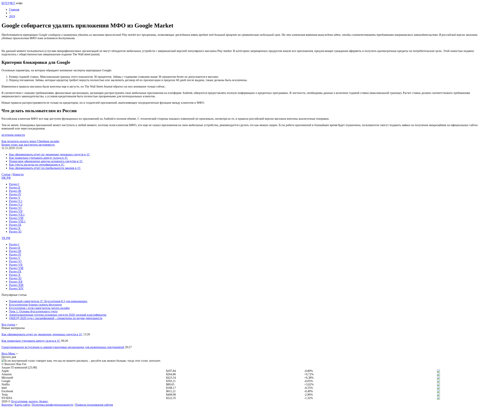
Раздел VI (15, 207)
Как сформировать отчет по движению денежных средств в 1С (49, 154)
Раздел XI (15, 231)
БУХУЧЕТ (8, 3)
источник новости (13, 134)
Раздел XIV (16, 288)
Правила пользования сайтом (94, 404)
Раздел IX (15, 224)
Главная (14, 9)
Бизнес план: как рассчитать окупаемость (28, 144)
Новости (18, 174)
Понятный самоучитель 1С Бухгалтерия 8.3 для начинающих (48, 301)
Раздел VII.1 (17, 214)
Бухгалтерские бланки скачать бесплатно (35, 304)
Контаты (7, 404)
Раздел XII (15, 281)
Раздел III (15, 191)
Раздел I (14, 184)
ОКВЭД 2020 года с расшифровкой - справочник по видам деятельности (55, 318)
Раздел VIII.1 (17, 221)
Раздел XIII (16, 285)
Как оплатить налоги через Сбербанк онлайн (30, 141)
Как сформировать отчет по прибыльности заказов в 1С (45, 168)
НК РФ (6, 177)
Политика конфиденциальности (52, 404)
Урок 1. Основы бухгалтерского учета (33, 311)
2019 (12, 16)
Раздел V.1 (15, 201)
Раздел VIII (16, 218)
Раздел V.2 (15, 204)
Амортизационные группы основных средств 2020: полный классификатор (57, 314)
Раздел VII (15, 211)
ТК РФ (6, 238)
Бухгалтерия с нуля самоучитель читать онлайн (39, 308)
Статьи (6, 174)
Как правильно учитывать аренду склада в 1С (38, 157)
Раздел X (14, 228)
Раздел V (14, 197)
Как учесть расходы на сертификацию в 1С (36, 164)
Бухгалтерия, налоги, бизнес (29, 401)
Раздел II (14, 187)
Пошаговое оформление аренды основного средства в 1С (46, 161)
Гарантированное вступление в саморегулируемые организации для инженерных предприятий (63, 347)
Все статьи (8, 324)
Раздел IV (15, 194)
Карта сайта (22, 404)
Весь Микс (8, 353)
